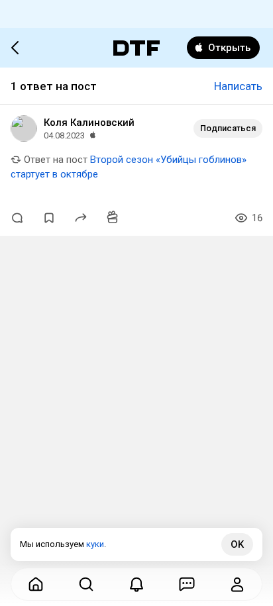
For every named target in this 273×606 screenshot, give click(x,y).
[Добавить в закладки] (49, 218)
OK (237, 544)
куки (95, 544)
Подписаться (228, 128)
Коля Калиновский (89, 122)
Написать (238, 86)
